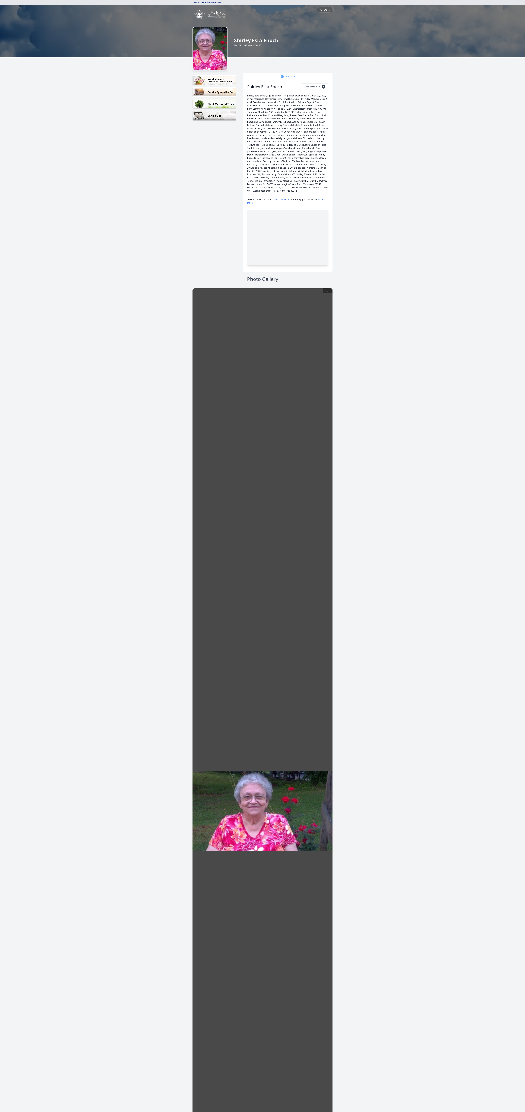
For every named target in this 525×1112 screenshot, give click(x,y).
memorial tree (282, 199)
